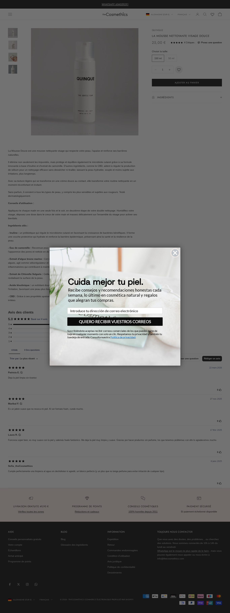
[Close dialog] (175, 253)
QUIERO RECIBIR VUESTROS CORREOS (115, 321)
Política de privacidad (122, 337)
